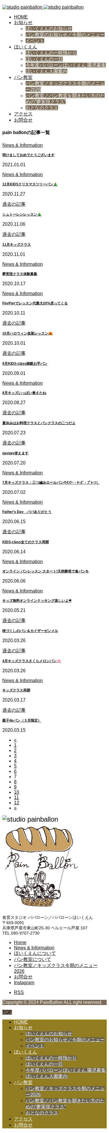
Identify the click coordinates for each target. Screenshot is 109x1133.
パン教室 (23, 77)
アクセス (23, 113)
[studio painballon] (43, 7)
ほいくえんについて (35, 953)
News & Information (22, 145)
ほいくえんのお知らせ (49, 28)
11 (16, 797)
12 (16, 802)
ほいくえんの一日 (44, 59)
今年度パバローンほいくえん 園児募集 (66, 65)
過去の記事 (14, 204)
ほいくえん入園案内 (46, 71)
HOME (21, 17)
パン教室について (32, 959)
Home (20, 942)
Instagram (24, 982)
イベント (35, 40)
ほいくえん (25, 46)
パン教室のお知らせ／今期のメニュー (65, 34)
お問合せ (23, 120)
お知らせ (23, 22)
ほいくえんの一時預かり (51, 52)
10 (16, 792)
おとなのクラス (42, 107)
